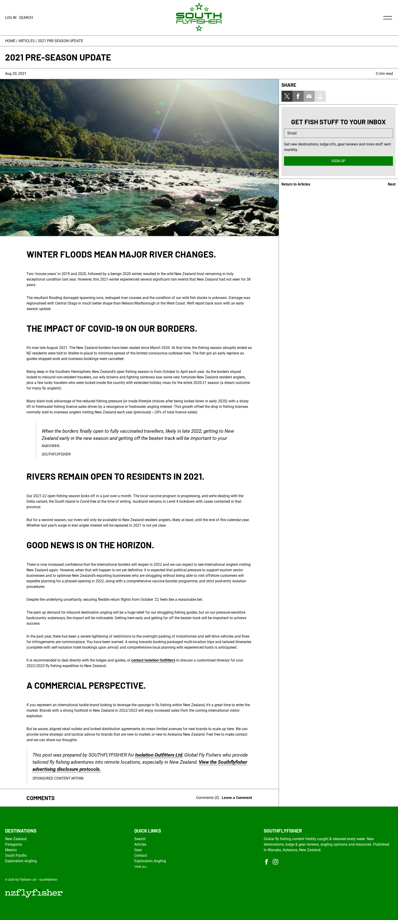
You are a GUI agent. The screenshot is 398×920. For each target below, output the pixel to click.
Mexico (11, 850)
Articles (26, 41)
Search (140, 839)
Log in (10, 17)
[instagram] (275, 862)
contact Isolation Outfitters (153, 660)
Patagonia (13, 844)
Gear (138, 850)
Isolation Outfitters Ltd (158, 755)
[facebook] (266, 862)
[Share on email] (309, 96)
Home (10, 41)
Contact (140, 855)
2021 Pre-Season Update (60, 41)
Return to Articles (295, 184)
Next (391, 184)
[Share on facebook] (298, 96)
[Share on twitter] (287, 96)
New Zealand (15, 839)
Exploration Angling (21, 861)
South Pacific (16, 855)
